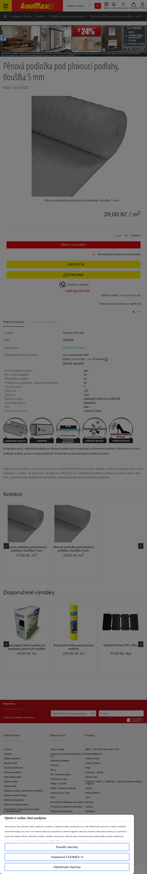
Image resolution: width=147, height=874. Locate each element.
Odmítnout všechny (67, 867)
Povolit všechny (67, 847)
